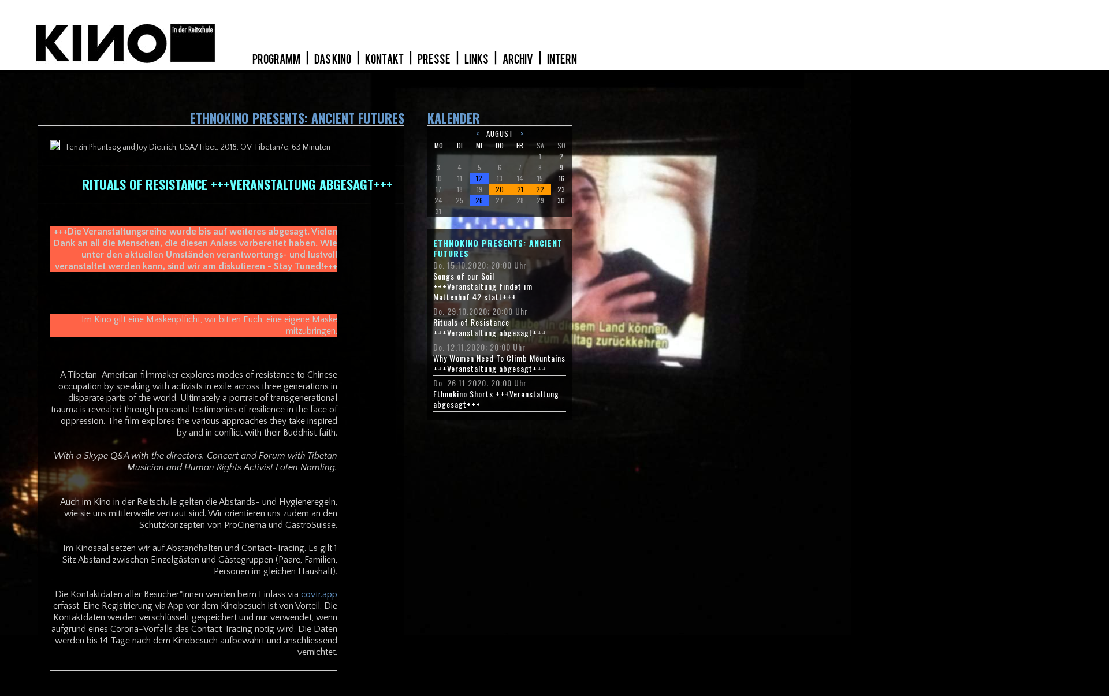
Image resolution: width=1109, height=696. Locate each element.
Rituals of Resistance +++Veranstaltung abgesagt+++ (489, 327)
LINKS (477, 59)
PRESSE (434, 59)
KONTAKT (385, 59)
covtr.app (319, 594)
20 (500, 189)
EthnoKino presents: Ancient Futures (498, 248)
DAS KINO (333, 59)
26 (479, 200)
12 (479, 178)
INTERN (562, 59)
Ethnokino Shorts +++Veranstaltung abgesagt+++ (496, 399)
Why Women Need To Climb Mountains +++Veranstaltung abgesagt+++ (499, 363)
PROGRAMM (277, 59)
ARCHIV (518, 59)
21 (520, 189)
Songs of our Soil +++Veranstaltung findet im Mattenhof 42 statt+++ (483, 286)
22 (540, 189)
